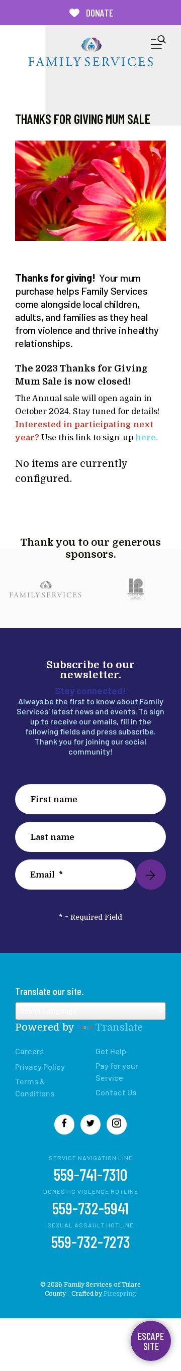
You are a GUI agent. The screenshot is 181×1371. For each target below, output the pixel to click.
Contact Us (116, 1092)
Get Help (111, 1051)
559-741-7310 (90, 1174)
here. (147, 437)
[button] (158, 44)
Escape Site (151, 1341)
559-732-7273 (90, 1241)
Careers (29, 1051)
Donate (98, 13)
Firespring (120, 1293)
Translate (119, 1027)
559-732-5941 (90, 1208)
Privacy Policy (40, 1066)
